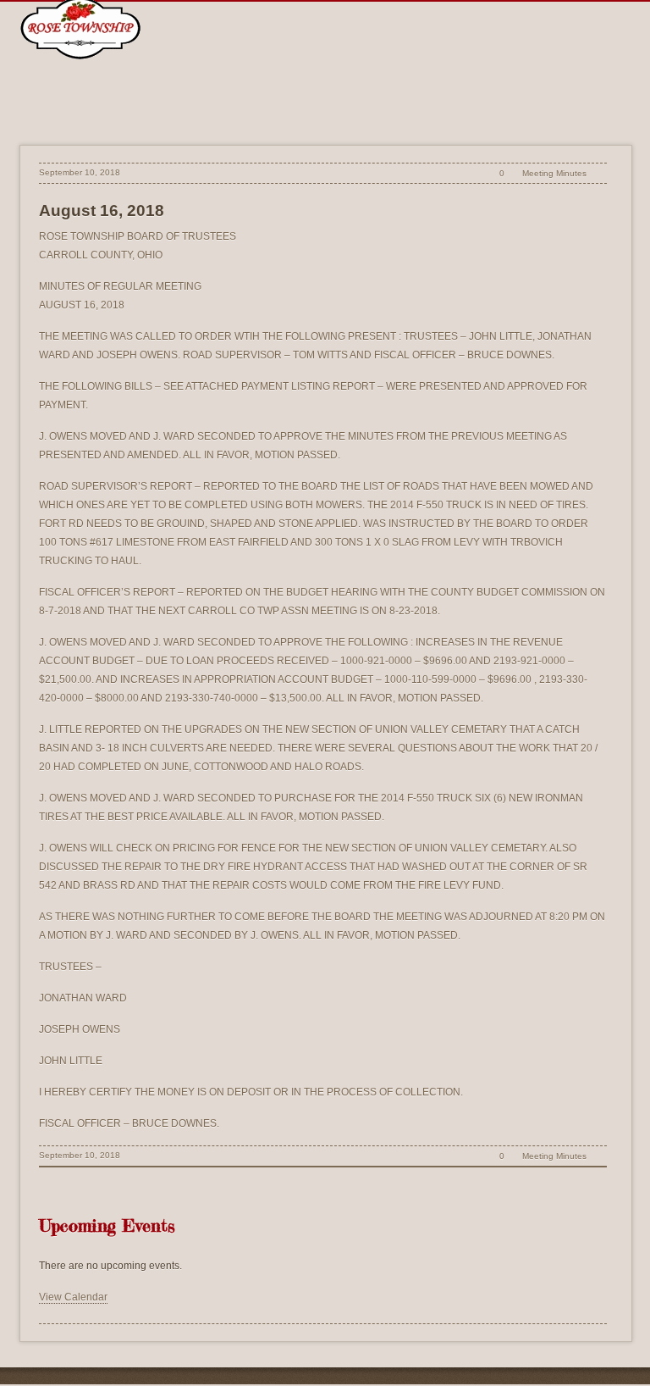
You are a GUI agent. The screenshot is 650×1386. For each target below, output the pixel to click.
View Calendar (73, 1297)
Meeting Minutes (554, 173)
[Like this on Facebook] (598, 173)
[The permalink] (473, 173)
